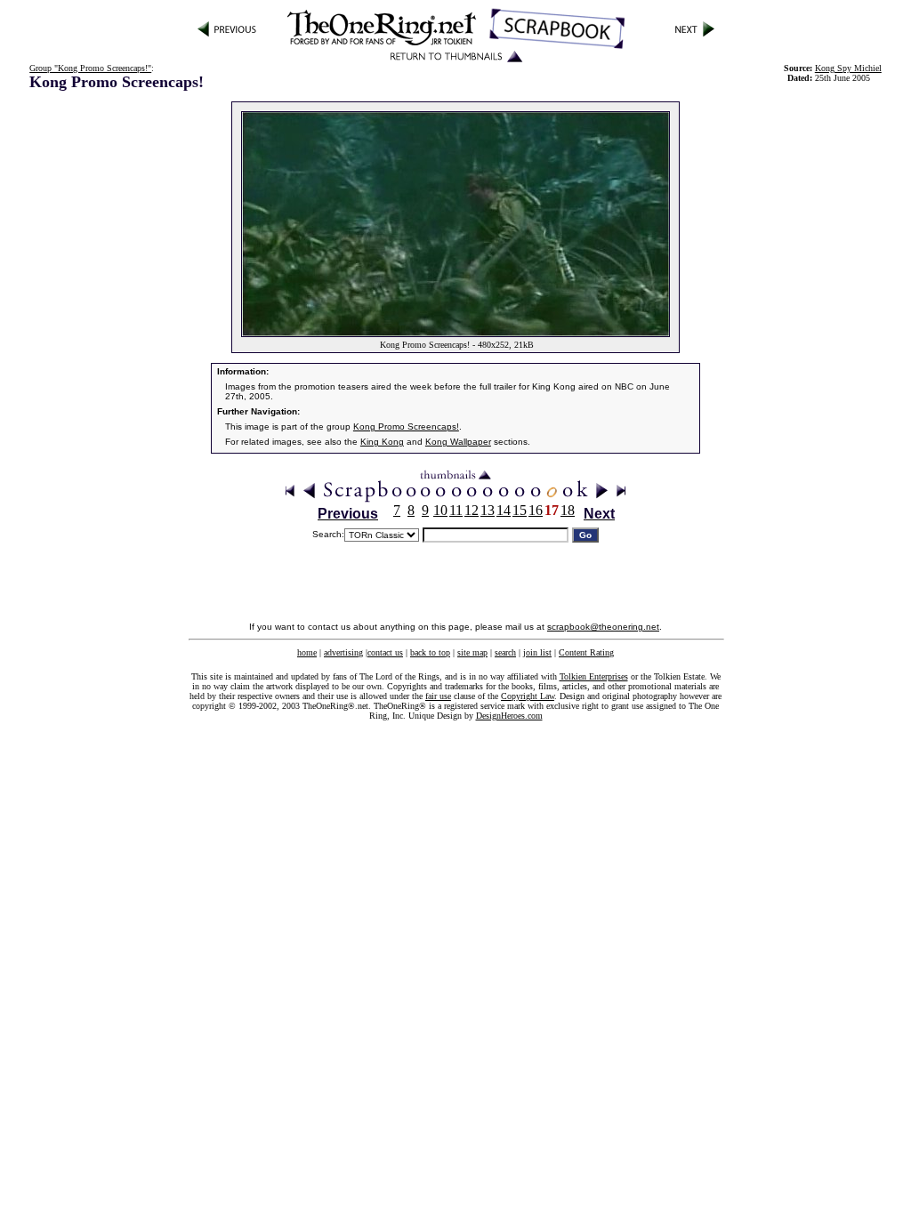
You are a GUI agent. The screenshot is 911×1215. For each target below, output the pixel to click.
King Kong (382, 442)
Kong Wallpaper (458, 442)
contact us (385, 652)
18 (567, 510)
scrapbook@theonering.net (603, 627)
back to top (430, 652)
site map (472, 652)
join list (537, 652)
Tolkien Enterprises (594, 676)
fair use (438, 696)
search (505, 652)
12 (471, 510)
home (307, 652)
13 (487, 510)
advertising (343, 652)
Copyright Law (527, 696)
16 (535, 510)
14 (503, 510)
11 (456, 510)
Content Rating (586, 652)
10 (440, 510)
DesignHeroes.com (509, 715)
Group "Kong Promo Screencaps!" (90, 68)
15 (519, 510)
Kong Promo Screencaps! (406, 426)
